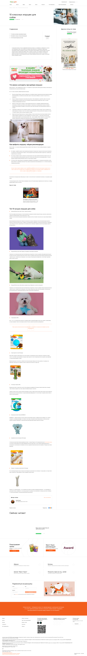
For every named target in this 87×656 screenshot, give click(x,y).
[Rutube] (59, 624)
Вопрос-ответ (24, 622)
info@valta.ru (25, 641)
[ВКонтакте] (49, 507)
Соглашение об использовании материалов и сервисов (11, 653)
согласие (16, 594)
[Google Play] (41, 623)
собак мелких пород (48, 442)
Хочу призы (14, 550)
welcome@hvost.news (21, 644)
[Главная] (13, 2)
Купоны (36, 4)
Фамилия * (13, 590)
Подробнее (51, 550)
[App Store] (38, 623)
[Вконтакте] (54, 622)
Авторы (23, 626)
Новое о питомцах (25, 618)
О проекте (43, 4)
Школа (30, 4)
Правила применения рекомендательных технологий (10, 654)
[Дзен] (54, 624)
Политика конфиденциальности (7, 652)
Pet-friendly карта (52, 4)
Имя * (25, 586)
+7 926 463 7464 (12, 646)
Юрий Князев (18, 500)
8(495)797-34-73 (13, 641)
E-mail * (13, 586)
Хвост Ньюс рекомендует (62, 4)
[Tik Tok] (57, 624)
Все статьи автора (47, 497)
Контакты (71, 4)
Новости (17, 4)
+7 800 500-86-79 (8, 644)
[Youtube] (57, 622)
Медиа (11, 4)
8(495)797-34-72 (8, 641)
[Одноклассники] (50, 507)
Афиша (24, 4)
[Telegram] (51, 507)
